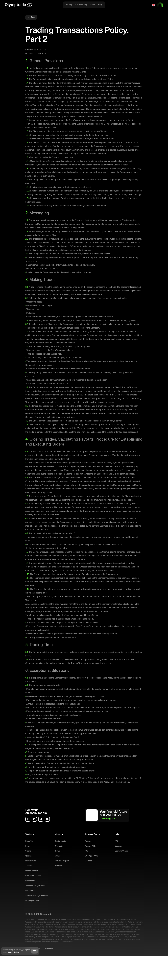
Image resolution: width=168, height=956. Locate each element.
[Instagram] (34, 819)
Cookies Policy (13, 952)
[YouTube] (47, 819)
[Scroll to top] (161, 950)
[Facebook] (27, 819)
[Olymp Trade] (18, 5)
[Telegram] (40, 819)
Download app (107, 819)
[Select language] (153, 5)
